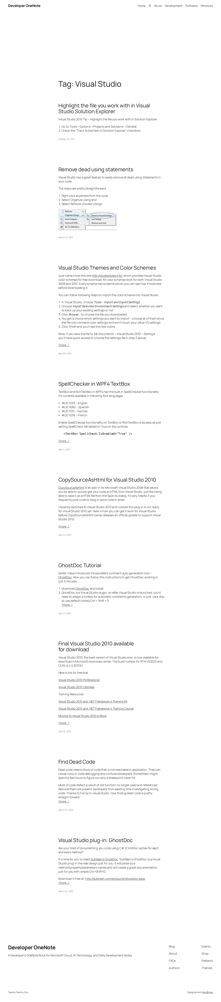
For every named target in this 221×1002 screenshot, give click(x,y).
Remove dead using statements (95, 169)
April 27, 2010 (64, 534)
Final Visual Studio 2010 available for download (96, 646)
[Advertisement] (110, 45)
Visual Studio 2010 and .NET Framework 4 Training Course (96, 708)
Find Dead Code (76, 762)
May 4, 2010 (64, 449)
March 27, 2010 (65, 809)
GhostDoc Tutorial (79, 565)
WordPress (207, 992)
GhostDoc (65, 577)
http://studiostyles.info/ (107, 276)
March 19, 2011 (65, 237)
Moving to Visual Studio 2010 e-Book (82, 716)
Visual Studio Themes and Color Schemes (107, 268)
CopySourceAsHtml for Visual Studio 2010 (107, 480)
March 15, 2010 (65, 891)
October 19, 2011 (66, 139)
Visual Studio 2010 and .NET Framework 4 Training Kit (92, 701)
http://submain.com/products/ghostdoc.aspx (115, 879)
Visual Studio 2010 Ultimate (76, 687)
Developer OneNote (24, 5)
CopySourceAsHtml (71, 488)
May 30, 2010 (65, 353)
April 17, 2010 (64, 613)
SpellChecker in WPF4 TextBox (94, 384)
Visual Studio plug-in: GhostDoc (95, 840)
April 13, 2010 (64, 731)
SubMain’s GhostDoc (104, 859)
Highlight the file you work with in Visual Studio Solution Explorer (104, 108)
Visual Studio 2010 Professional (78, 680)
